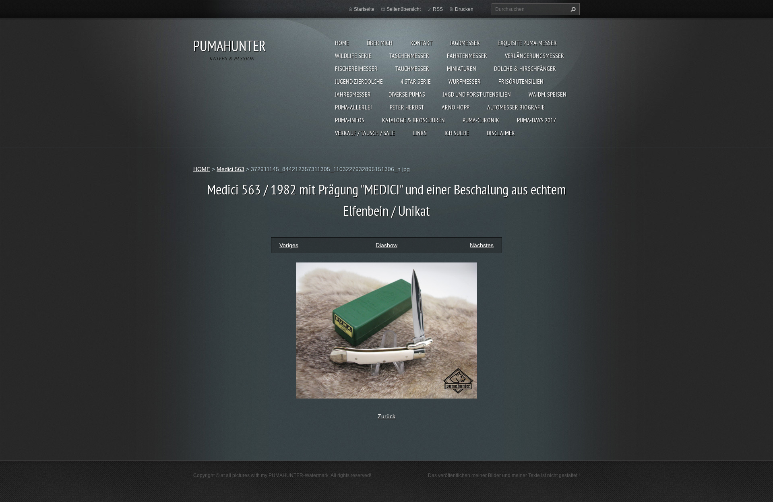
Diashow (386, 245)
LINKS (420, 133)
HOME (342, 43)
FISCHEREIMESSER (356, 68)
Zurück (386, 416)
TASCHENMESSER (409, 56)
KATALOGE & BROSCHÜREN (413, 120)
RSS (438, 9)
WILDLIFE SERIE (353, 56)
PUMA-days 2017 (536, 120)
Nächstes (482, 245)
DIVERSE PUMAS (407, 94)
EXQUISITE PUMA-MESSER (527, 43)
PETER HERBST (407, 107)
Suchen (572, 9)
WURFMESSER (465, 81)
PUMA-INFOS (349, 120)
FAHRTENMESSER (467, 56)
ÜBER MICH (380, 43)
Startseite (364, 9)
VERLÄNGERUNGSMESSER (534, 56)
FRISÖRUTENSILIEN (521, 81)
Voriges (288, 245)
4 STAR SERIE (416, 81)
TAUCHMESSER (412, 68)
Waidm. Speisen (547, 94)
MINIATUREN (461, 68)
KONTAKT (421, 43)
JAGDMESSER (465, 43)
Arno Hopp (455, 107)
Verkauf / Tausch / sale (365, 133)
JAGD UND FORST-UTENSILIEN (477, 94)
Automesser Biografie (516, 107)
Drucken (464, 9)
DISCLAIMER (501, 133)
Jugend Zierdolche (359, 81)
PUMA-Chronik (481, 120)
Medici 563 (230, 169)
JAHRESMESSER (353, 94)
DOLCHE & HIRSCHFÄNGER (525, 68)
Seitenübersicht (403, 9)
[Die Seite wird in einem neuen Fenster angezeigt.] (386, 330)
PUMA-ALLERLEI (353, 107)
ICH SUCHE (456, 133)
